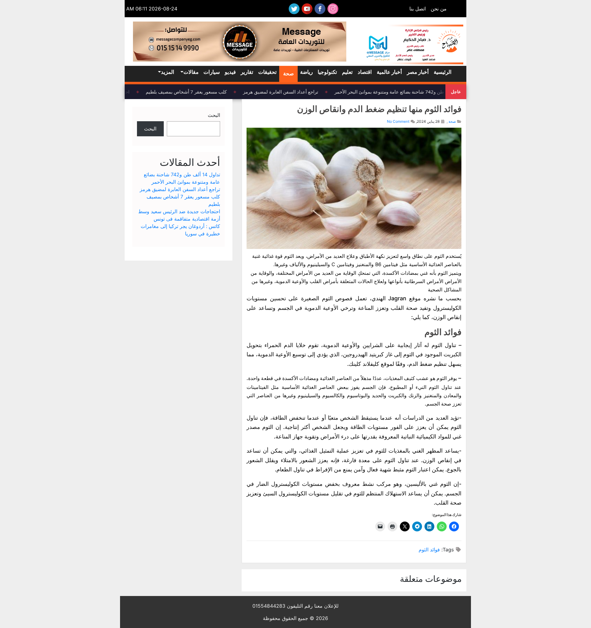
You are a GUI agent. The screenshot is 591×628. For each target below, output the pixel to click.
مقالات (191, 72)
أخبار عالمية (389, 72)
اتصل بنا (417, 9)
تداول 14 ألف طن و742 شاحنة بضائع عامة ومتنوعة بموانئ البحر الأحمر (406, 92)
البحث (214, 115)
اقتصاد (365, 72)
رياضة (306, 72)
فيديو (230, 72)
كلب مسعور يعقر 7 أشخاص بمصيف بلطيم (189, 92)
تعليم (347, 72)
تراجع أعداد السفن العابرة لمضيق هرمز (284, 92)
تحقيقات (267, 72)
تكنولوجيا (327, 72)
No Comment (398, 121)
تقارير (247, 72)
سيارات (211, 72)
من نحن (439, 9)
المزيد (167, 72)
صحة (288, 73)
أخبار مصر (418, 72)
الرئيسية (443, 72)
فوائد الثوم (429, 549)
